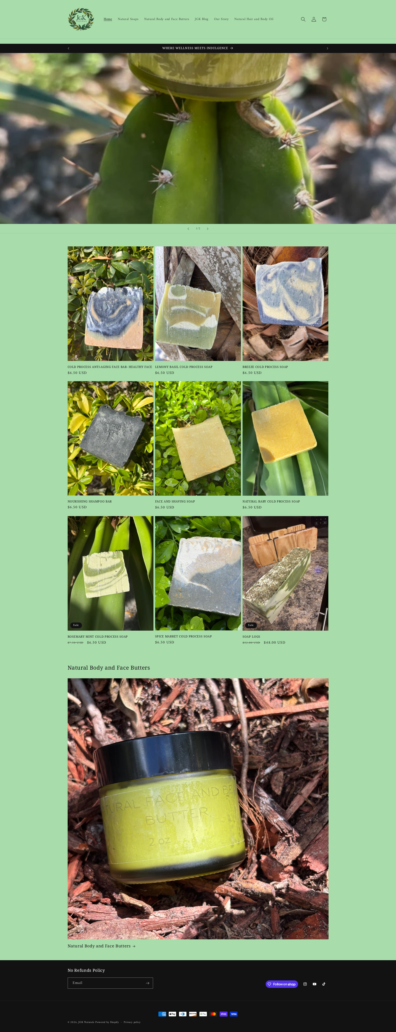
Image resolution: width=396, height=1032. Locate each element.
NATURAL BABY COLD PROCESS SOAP (271, 502)
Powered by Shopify (107, 1022)
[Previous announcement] (68, 48)
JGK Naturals (86, 1022)
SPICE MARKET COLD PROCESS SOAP (183, 636)
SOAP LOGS (251, 636)
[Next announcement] (327, 48)
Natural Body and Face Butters (99, 946)
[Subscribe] (147, 983)
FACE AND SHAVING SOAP (175, 502)
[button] (303, 19)
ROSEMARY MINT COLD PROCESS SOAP (98, 636)
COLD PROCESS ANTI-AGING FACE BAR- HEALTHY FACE (110, 367)
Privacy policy (132, 1022)
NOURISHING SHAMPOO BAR (90, 501)
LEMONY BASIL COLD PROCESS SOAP (184, 367)
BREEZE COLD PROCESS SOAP (265, 367)
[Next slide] (207, 228)
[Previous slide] (188, 228)
